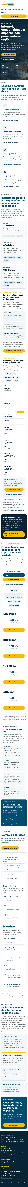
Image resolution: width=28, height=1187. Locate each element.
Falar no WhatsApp (8, 59)
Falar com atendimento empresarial (11, 534)
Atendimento (14, 16)
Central (15, 9)
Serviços (3, 9)
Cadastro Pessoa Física (14, 489)
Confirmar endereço (14, 579)
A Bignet (20, 9)
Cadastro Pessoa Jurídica (14, 494)
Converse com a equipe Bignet (17, 510)
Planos (9, 9)
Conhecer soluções (9, 54)
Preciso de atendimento (10, 848)
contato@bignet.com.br (8, 1150)
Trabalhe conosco (6, 1178)
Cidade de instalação (14, 572)
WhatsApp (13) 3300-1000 (14, 584)
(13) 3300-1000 (5, 1148)
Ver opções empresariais (11, 142)
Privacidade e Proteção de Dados (11, 1171)
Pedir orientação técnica (10, 824)
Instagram (4, 1162)
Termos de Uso (5, 1173)
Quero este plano (14, 630)
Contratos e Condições (8, 1175)
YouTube (15, 1162)
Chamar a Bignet (14, 1125)
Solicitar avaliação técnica (14, 350)
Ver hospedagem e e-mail (11, 186)
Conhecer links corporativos (12, 164)
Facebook (10, 1162)
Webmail (3, 12)
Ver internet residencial (10, 120)
